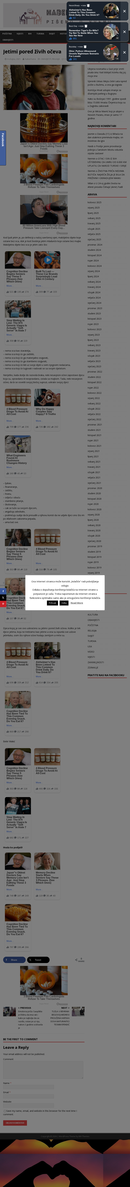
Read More (77, 602)
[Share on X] (3, 598)
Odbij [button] (64, 603)
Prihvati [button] (52, 603)
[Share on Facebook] (3, 591)
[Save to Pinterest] (3, 604)
